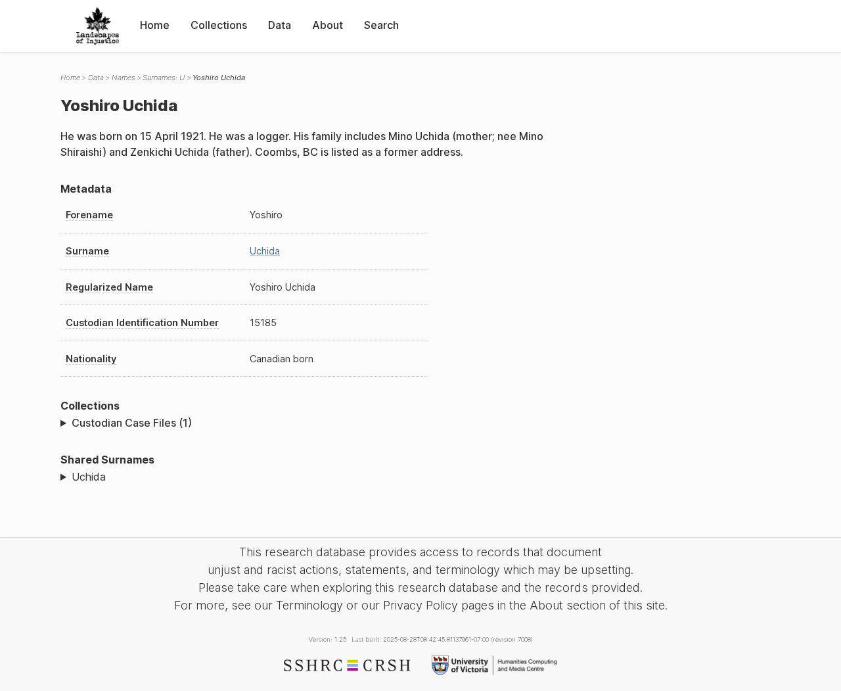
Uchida (265, 250)
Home (155, 25)
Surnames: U (164, 77)
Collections (219, 25)
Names (123, 77)
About (327, 25)
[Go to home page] (97, 26)
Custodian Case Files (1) (132, 422)
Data (279, 25)
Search (381, 25)
